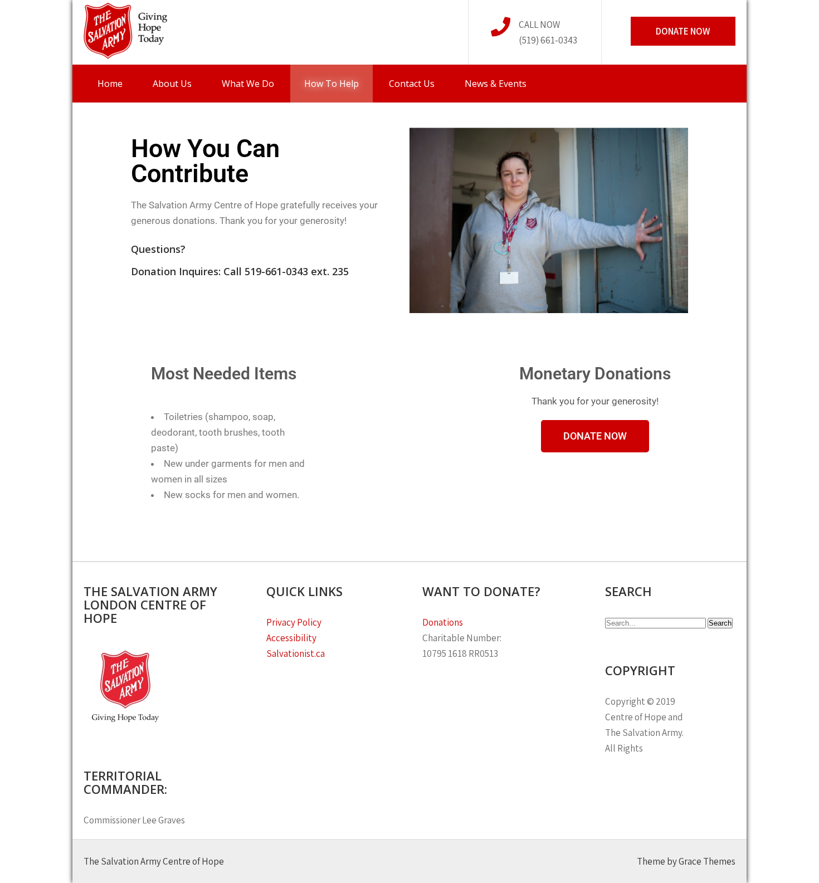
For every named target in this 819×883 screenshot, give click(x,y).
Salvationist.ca (295, 653)
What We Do (248, 83)
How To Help (331, 83)
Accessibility (291, 638)
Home (110, 83)
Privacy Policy (294, 622)
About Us (172, 83)
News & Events (495, 83)
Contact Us (412, 83)
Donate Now (683, 31)
